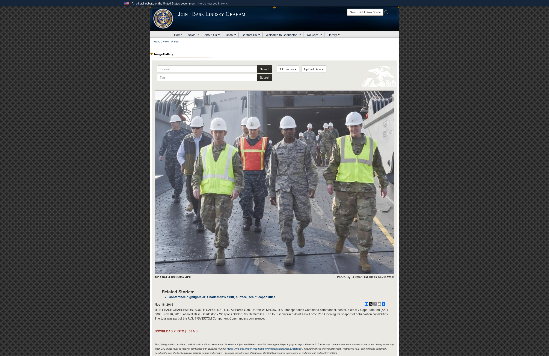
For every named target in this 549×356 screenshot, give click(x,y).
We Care (312, 35)
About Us (210, 35)
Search (265, 69)
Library (332, 35)
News (191, 35)
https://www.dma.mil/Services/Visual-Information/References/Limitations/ (264, 348)
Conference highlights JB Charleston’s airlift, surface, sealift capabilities (222, 297)
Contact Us (249, 35)
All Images (287, 69)
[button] (213, 3)
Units (229, 35)
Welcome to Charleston (281, 35)
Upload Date (313, 69)
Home (178, 35)
